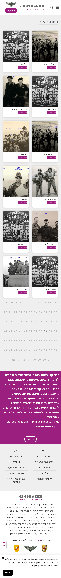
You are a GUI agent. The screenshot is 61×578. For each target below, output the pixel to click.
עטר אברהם (21, 289)
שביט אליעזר (50, 154)
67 (49, 360)
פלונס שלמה (50, 244)
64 (15, 350)
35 (50, 331)
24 (50, 321)
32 (10, 321)
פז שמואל (22, 244)
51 (25, 340)
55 (5, 340)
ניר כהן (37, 540)
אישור (8, 572)
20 (15, 312)
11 (7, 302)
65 (10, 350)
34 (55, 331)
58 (45, 350)
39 (30, 331)
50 (30, 340)
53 (15, 340)
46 (50, 340)
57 (50, 350)
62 (25, 350)
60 (35, 350)
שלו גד (24, 64)
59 (40, 350)
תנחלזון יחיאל (49, 64)
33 (5, 321)
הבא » (13, 360)
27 (35, 321)
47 (45, 340)
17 (30, 312)
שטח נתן (52, 109)
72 (24, 360)
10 (12, 302)
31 (15, 321)
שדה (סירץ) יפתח (19, 109)
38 (35, 331)
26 (40, 321)
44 (5, 331)
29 (25, 321)
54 (10, 340)
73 (19, 360)
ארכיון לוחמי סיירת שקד (32, 9)
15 (40, 312)
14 (45, 312)
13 (50, 312)
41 (20, 331)
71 (29, 360)
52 (20, 340)
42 (15, 331)
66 (5, 350)
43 (10, 331)
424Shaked (32, 6)
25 (45, 321)
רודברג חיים (21, 154)
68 (44, 360)
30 (20, 321)
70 (34, 360)
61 (30, 350)
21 (10, 312)
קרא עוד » (52, 67)
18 (25, 312)
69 (39, 360)
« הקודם (52, 302)
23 (55, 321)
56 (55, 350)
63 (20, 350)
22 (5, 312)
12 (55, 312)
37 (40, 331)
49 (35, 340)
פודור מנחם (51, 289)
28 (30, 321)
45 (55, 340)
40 (25, 331)
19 (20, 312)
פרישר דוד (22, 199)
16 (35, 312)
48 (40, 340)
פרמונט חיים (50, 199)
